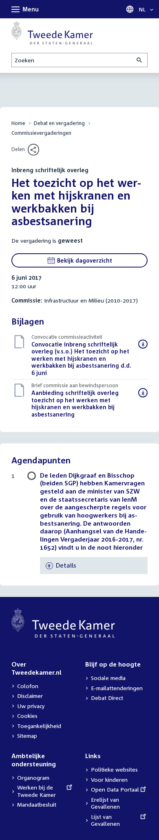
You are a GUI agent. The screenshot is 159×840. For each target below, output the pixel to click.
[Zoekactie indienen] (140, 60)
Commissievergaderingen (41, 133)
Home (18, 123)
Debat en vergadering (59, 123)
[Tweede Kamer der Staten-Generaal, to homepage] (52, 32)
